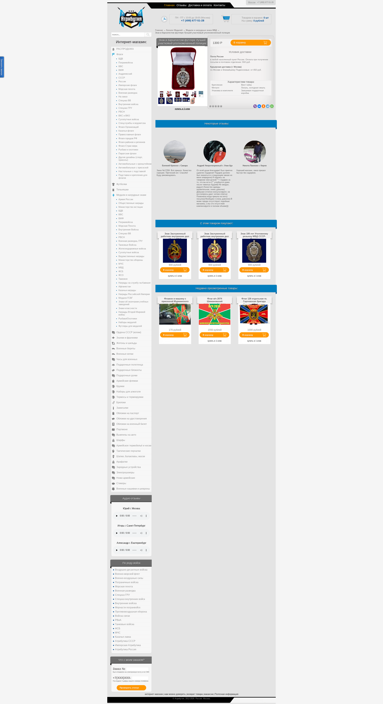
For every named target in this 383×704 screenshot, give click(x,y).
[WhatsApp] (272, 106)
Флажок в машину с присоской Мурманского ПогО (175, 301)
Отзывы (181, 5)
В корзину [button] (240, 42)
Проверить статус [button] (129, 687)
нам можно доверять (175, 694)
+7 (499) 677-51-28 (265, 2)
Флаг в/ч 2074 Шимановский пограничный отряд (215, 301)
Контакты (219, 5)
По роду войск (131, 563)
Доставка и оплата (200, 5)
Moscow (251, 2)
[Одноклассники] (263, 106)
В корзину (168, 270)
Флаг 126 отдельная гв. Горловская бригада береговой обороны (254, 301)
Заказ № (119, 668)
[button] (148, 34)
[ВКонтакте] (259, 106)
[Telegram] (267, 106)
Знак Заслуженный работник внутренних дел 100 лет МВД (214, 236)
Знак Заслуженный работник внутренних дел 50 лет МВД (175, 236)
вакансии (208, 694)
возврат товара (195, 694)
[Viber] (255, 106)
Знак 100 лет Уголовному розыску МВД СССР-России (254, 236)
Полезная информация (226, 694)
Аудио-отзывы (131, 498)
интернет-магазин (154, 694)
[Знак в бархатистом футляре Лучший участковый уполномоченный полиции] (182, 68)
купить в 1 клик (182, 109)
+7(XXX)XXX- (122, 677)
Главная (169, 5)
